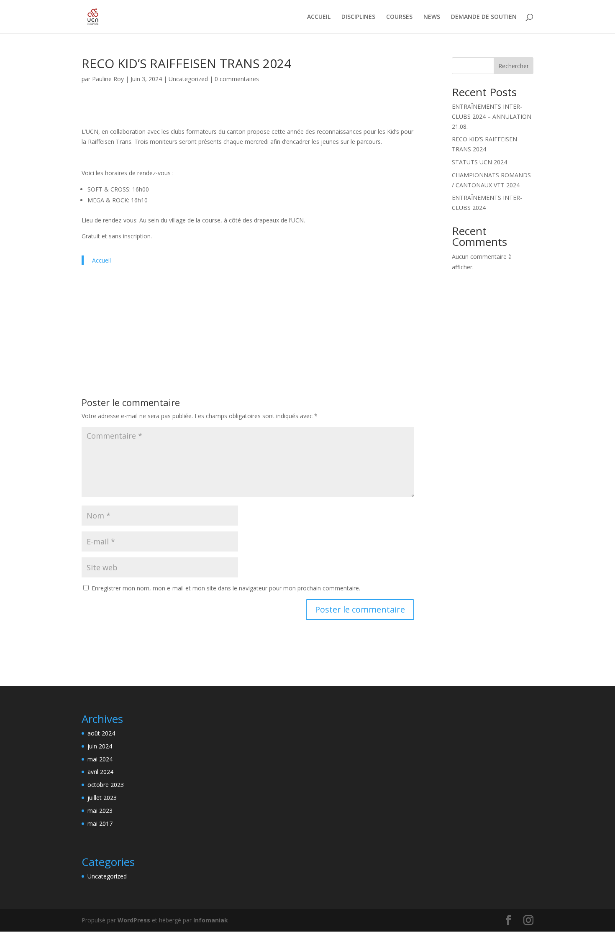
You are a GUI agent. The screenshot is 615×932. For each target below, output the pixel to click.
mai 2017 (100, 823)
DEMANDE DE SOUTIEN (484, 17)
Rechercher (513, 66)
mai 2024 (100, 759)
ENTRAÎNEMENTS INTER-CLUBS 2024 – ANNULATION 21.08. (491, 116)
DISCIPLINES (358, 17)
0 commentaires (237, 79)
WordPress (134, 920)
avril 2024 (100, 772)
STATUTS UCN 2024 (479, 162)
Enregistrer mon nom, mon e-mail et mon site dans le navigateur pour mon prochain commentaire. (226, 588)
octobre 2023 (105, 785)
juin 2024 (99, 746)
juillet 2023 (102, 798)
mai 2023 (100, 811)
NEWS (431, 17)
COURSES (399, 17)
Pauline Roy (108, 79)
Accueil (101, 260)
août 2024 (101, 733)
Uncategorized (188, 79)
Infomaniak (210, 920)
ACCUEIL (319, 17)
